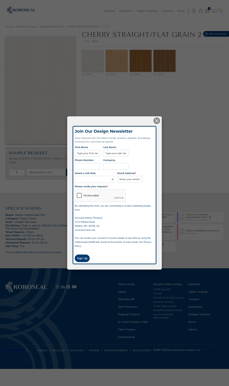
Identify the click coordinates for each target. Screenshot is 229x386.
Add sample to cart (41, 172)
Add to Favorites (217, 33)
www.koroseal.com (85, 230)
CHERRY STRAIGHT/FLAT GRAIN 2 (83, 26)
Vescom (157, 293)
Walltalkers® (126, 299)
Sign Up (82, 258)
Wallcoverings (126, 284)
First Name (81, 147)
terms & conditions (142, 350)
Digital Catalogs (147, 10)
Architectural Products (26, 26)
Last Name (109, 147)
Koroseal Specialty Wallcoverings (163, 316)
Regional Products (129, 314)
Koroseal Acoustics (163, 302)
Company (109, 160)
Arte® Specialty (161, 289)
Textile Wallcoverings (165, 306)
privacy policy (77, 350)
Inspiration (126, 10)
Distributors (195, 307)
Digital (122, 292)
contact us (42, 350)
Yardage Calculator (199, 314)
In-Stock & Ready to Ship (133, 322)
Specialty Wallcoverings (167, 284)
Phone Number (84, 160)
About (180, 10)
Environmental (126, 337)
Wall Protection (127, 307)
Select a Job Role (85, 173)
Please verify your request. (91, 186)
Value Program (126, 329)
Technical (167, 10)
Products (109, 10)
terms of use (58, 350)
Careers (192, 329)
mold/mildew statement (116, 350)
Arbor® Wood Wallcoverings (168, 297)
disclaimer (94, 350)
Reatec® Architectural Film (52, 26)
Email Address (126, 173)
